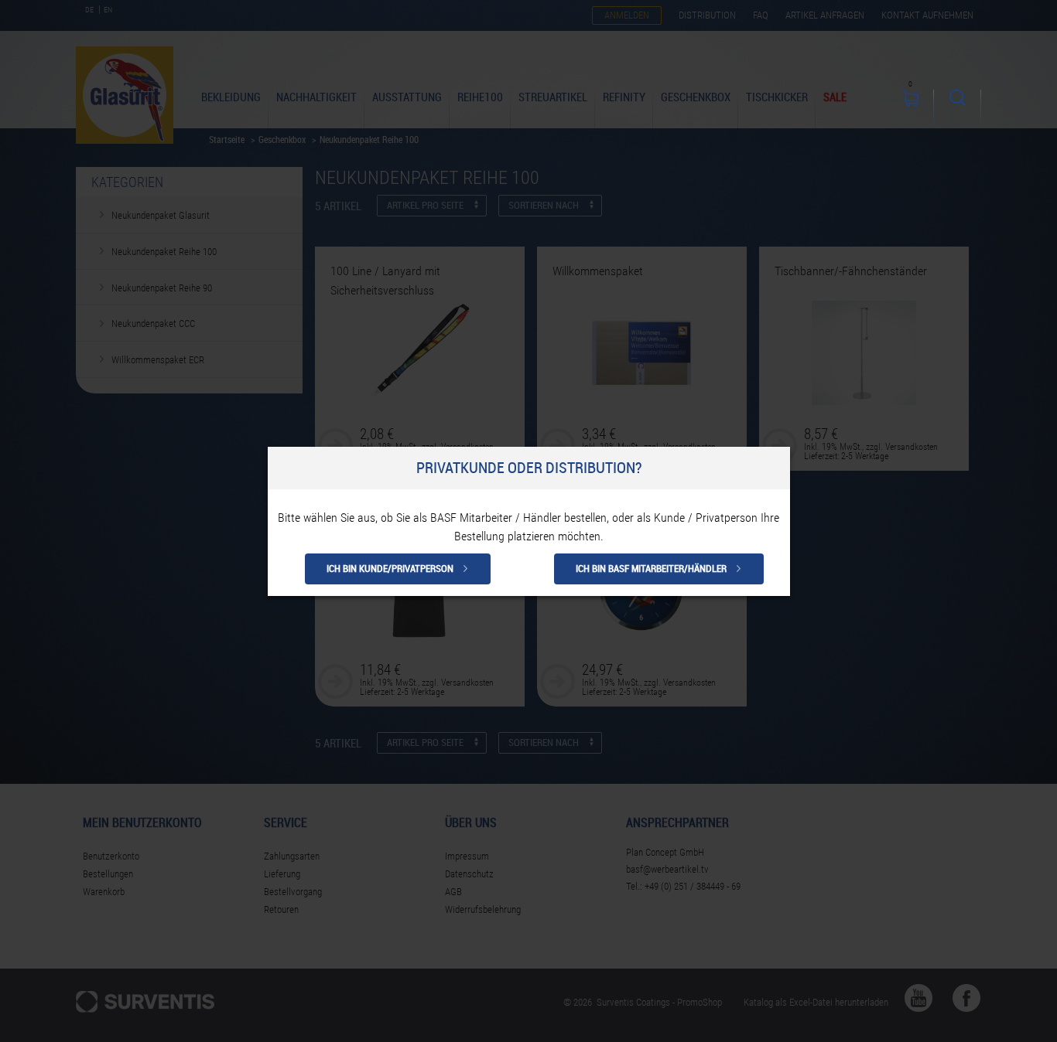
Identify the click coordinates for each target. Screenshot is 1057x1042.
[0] (910, 109)
